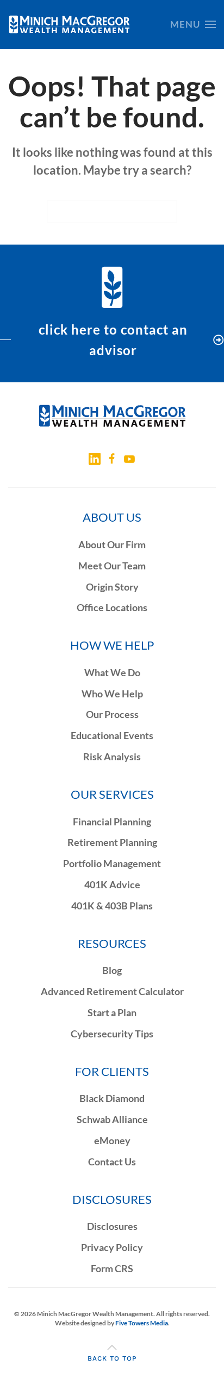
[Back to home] (69, 24)
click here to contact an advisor (113, 340)
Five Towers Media (141, 1323)
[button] (193, 24)
